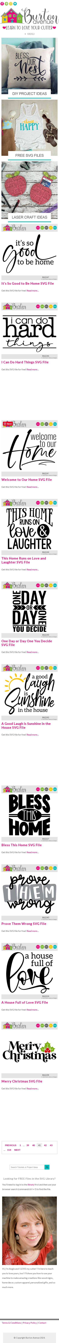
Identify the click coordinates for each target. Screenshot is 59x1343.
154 (9, 1149)
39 (27, 1145)
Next (17, 1149)
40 (33, 1145)
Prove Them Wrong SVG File (23, 924)
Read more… (33, 290)
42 (45, 1145)
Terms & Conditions (11, 1322)
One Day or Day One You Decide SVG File (26, 643)
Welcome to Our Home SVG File (26, 480)
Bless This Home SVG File (21, 845)
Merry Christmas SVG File (21, 1081)
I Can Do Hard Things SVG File (25, 362)
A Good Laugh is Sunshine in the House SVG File (26, 725)
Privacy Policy (30, 1322)
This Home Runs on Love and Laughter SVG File (23, 560)
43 (51, 1145)
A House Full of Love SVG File (24, 1002)
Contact (42, 1322)
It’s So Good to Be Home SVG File (27, 283)
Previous (10, 1145)
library (31, 1184)
